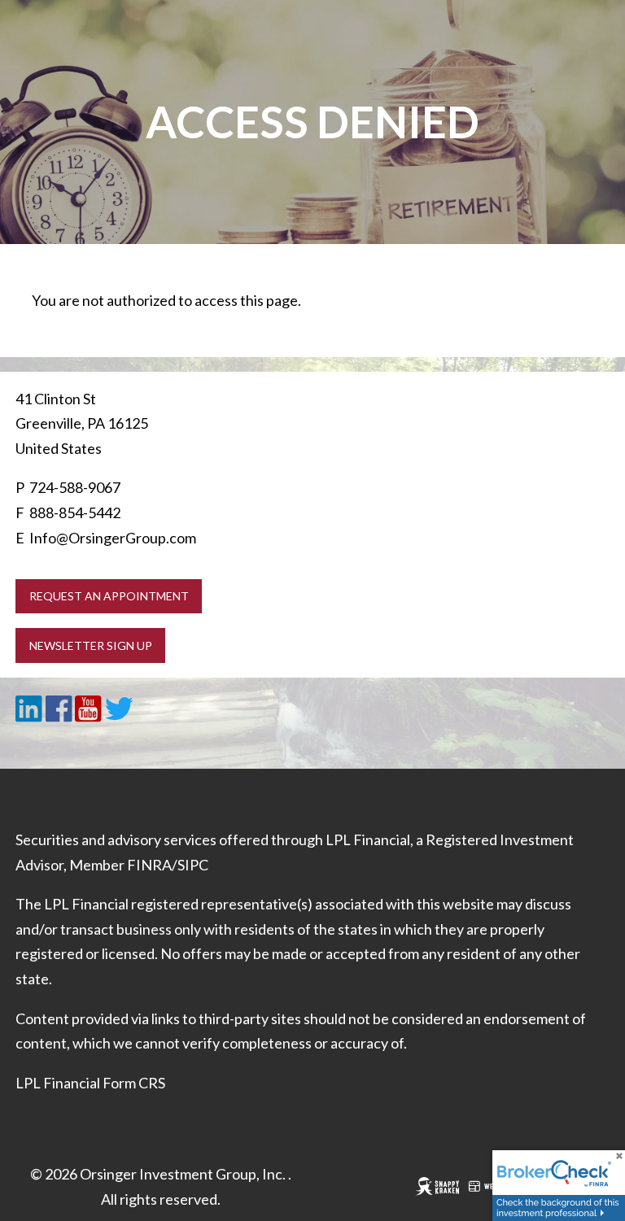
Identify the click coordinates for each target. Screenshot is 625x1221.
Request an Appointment (109, 596)
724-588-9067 (74, 487)
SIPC (192, 865)
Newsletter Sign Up (90, 645)
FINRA (149, 865)
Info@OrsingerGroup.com (112, 538)
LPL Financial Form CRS (90, 1083)
